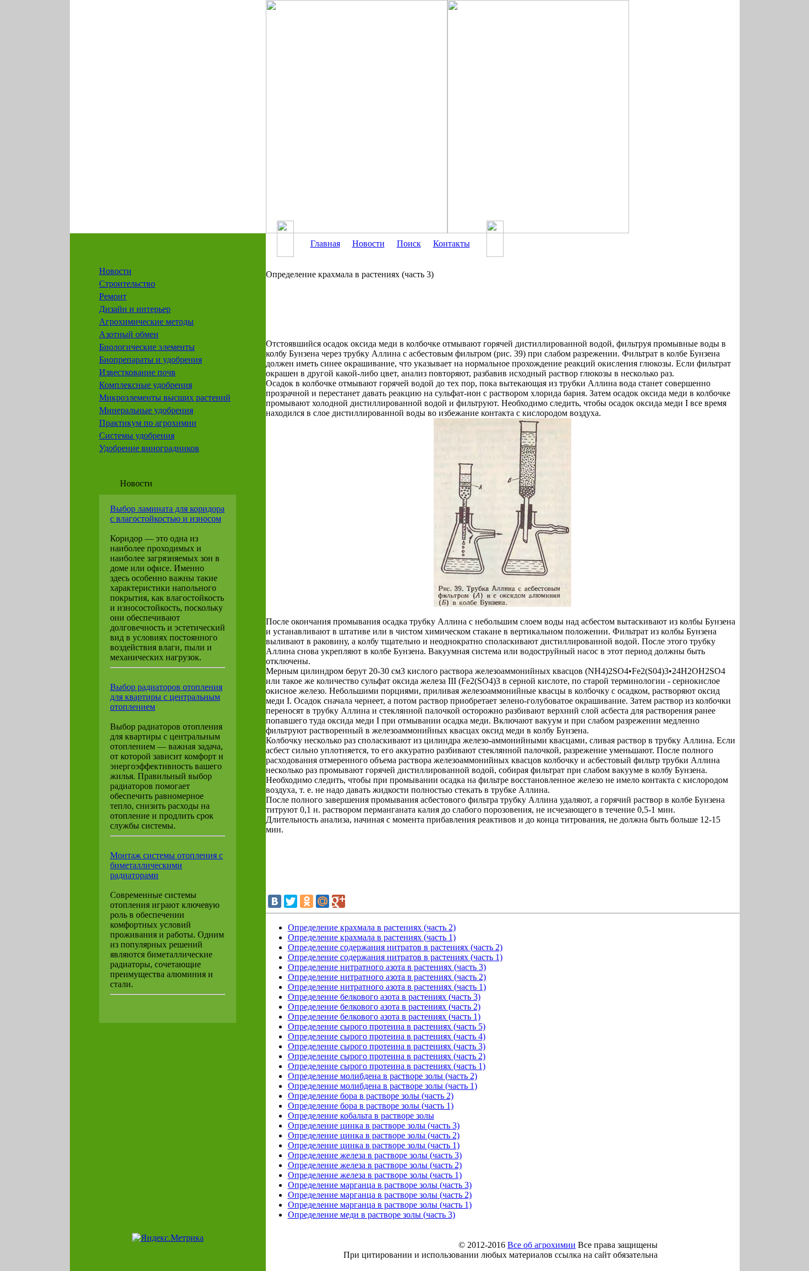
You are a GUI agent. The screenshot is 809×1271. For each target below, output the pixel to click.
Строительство (127, 283)
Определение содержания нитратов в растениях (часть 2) (395, 947)
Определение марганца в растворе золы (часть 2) (380, 1194)
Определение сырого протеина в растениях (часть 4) (386, 1036)
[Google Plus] (338, 901)
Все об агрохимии (541, 1245)
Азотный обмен (128, 334)
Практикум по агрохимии (147, 423)
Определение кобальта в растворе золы (361, 1115)
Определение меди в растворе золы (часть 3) (371, 1214)
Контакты (451, 243)
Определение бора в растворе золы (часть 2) (370, 1095)
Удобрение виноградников (149, 448)
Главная (325, 243)
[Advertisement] (486, 314)
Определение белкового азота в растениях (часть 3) (384, 996)
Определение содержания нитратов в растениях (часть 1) (395, 957)
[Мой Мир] (322, 901)
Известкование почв (137, 372)
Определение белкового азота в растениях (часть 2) (384, 1006)
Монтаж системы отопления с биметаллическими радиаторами (166, 865)
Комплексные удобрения (145, 385)
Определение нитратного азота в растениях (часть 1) (387, 986)
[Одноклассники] (306, 901)
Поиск (409, 243)
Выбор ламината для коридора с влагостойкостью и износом (167, 513)
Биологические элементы (147, 347)
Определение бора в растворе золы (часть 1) (370, 1105)
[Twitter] (290, 901)
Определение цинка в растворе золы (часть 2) (374, 1135)
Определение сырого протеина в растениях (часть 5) (386, 1026)
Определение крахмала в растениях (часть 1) (372, 937)
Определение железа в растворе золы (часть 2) (375, 1165)
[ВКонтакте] (274, 901)
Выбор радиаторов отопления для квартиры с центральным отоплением (166, 696)
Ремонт (113, 296)
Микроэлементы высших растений (165, 397)
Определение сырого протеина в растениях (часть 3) (386, 1046)
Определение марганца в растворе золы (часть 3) (380, 1185)
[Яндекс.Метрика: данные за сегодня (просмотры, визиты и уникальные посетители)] (168, 1238)
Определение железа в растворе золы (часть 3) (375, 1155)
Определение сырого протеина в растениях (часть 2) (386, 1056)
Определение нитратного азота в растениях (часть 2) (387, 977)
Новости (115, 271)
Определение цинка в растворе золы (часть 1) (374, 1145)
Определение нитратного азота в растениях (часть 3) (387, 967)
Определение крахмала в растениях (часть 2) (372, 927)
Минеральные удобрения (146, 410)
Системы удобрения (136, 435)
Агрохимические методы (146, 321)
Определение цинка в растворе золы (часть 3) (374, 1125)
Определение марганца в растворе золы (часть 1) (380, 1204)
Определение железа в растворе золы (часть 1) (375, 1175)
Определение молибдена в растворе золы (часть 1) (382, 1086)
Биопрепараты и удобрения (150, 359)
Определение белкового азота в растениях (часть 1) (384, 1016)
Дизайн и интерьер (135, 309)
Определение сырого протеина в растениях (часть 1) (386, 1066)
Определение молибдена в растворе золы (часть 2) (382, 1076)
